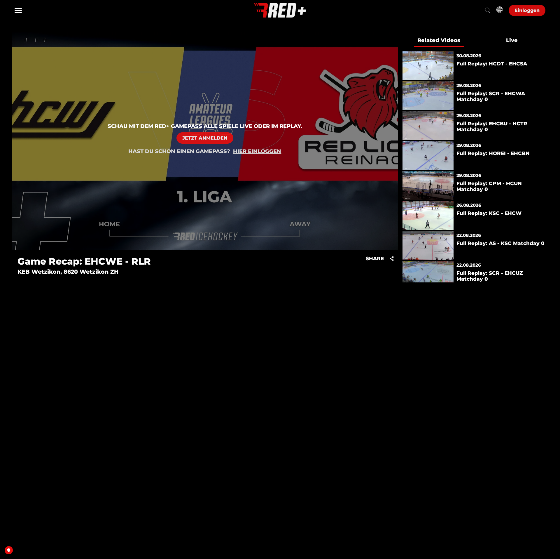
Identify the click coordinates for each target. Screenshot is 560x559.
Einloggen (527, 10)
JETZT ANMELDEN (205, 138)
